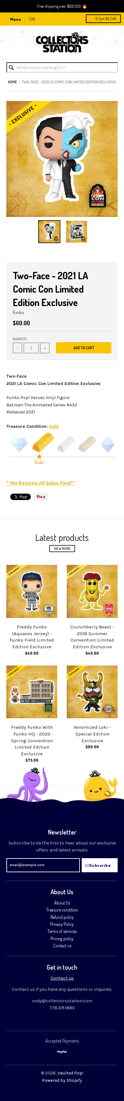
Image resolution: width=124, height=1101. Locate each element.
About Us (62, 902)
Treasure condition (62, 909)
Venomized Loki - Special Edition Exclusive (92, 733)
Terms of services (62, 931)
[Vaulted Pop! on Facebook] (62, 1021)
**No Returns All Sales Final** (40, 483)
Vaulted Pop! (70, 1073)
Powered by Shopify (62, 1080)
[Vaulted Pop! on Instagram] (73, 1021)
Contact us (62, 945)
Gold (54, 426)
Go (87, 865)
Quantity (20, 339)
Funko (18, 312)
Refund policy (62, 917)
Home (12, 82)
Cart (105, 18)
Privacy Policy (62, 924)
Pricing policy (62, 938)
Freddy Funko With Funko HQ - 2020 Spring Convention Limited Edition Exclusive (32, 740)
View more (62, 548)
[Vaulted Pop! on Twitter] (51, 1021)
